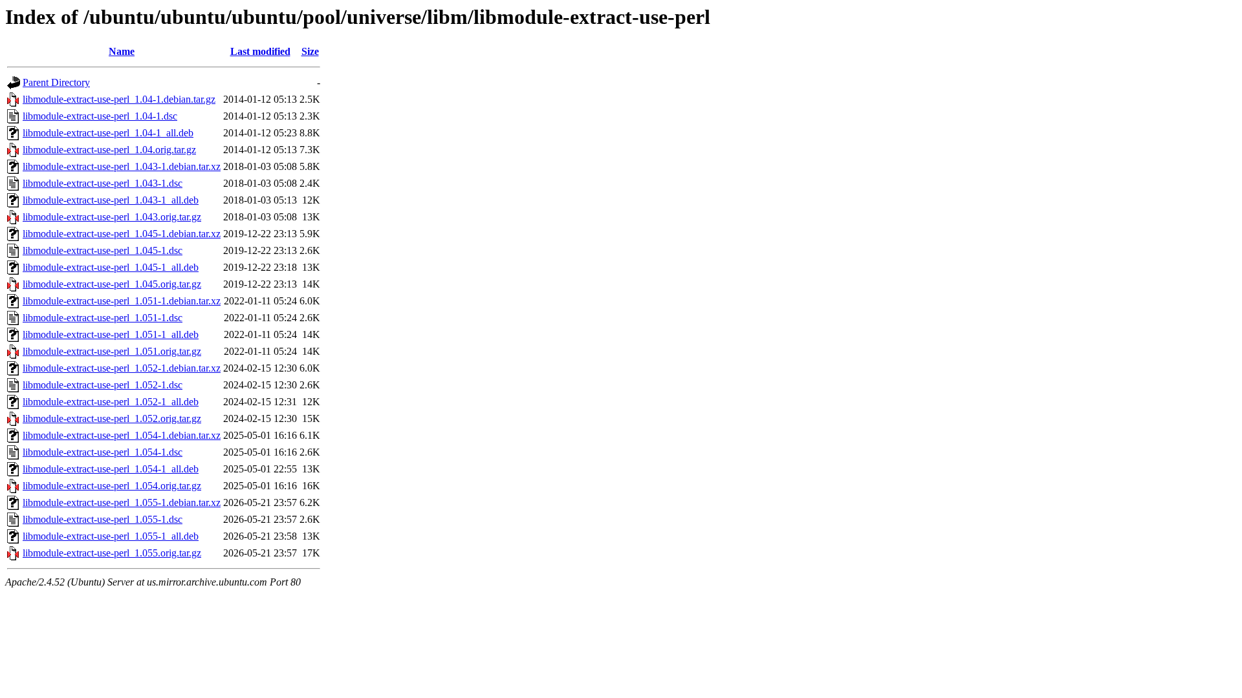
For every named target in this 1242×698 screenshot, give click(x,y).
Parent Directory (56, 82)
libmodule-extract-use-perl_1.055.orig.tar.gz (112, 552)
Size (310, 51)
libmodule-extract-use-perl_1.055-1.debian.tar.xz (122, 502)
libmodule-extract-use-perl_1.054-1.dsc (102, 452)
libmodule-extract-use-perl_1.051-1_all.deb (111, 334)
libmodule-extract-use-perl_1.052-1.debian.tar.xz (122, 368)
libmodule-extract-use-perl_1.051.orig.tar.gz (112, 351)
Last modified (260, 51)
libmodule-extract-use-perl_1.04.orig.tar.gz (109, 149)
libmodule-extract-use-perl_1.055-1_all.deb (111, 536)
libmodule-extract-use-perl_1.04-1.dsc (100, 116)
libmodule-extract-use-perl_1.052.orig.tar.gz (112, 418)
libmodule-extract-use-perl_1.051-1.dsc (102, 317)
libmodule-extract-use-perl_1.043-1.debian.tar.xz (122, 166)
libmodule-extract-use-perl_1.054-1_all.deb (111, 468)
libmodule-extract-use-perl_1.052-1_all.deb (111, 401)
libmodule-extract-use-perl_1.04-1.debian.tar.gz (119, 99)
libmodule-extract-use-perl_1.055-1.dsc (102, 519)
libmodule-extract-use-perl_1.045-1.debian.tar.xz (122, 233)
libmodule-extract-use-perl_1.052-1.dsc (102, 384)
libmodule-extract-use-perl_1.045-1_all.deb (111, 267)
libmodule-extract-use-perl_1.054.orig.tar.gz (112, 485)
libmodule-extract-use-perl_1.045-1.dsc (102, 250)
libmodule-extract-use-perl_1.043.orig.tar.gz (112, 216)
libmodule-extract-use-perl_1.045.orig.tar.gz (112, 284)
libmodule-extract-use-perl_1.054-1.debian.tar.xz (122, 435)
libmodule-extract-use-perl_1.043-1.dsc (102, 183)
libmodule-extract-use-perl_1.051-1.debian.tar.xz (122, 300)
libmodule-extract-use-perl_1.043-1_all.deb (111, 200)
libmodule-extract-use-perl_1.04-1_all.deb (108, 132)
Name (122, 51)
